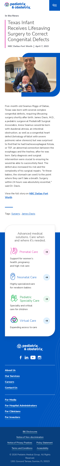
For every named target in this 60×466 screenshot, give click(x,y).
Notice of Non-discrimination (30, 437)
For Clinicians (12, 411)
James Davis (28, 213)
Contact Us (11, 387)
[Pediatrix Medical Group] (30, 347)
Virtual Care (28, 321)
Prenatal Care (29, 252)
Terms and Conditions (22, 448)
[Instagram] (39, 357)
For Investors (12, 417)
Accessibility (42, 448)
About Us (10, 370)
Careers (9, 382)
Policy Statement (44, 442)
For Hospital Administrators (21, 405)
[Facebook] (20, 357)
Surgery (15, 213)
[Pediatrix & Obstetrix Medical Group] (18, 5)
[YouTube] (33, 357)
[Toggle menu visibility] (54, 5)
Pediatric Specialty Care (29, 299)
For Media (10, 399)
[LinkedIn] (26, 357)
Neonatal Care (27, 277)
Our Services (12, 376)
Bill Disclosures (30, 431)
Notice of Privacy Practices (19, 442)
